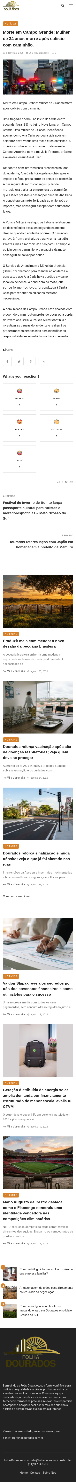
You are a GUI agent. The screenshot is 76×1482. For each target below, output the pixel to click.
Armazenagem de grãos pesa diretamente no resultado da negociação (46, 1290)
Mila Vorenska (16, 671)
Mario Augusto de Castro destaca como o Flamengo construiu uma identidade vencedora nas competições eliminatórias (33, 1210)
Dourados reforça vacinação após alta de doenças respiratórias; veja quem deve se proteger (37, 752)
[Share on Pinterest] (31, 361)
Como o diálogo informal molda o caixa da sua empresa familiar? (46, 1271)
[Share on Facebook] (7, 361)
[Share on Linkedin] (43, 361)
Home (23, 1472)
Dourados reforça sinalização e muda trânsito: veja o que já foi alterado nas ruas (36, 858)
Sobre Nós (49, 1472)
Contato (35, 1472)
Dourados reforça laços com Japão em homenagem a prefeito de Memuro (41, 544)
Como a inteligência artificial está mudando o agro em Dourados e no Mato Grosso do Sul (45, 1310)
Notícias (10, 23)
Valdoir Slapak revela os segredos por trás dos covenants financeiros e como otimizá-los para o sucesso (38, 988)
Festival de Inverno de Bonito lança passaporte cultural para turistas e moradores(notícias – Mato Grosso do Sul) (34, 510)
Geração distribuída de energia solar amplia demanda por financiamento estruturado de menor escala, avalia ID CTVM (37, 1098)
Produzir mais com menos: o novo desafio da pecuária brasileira (33, 644)
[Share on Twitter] (19, 361)
